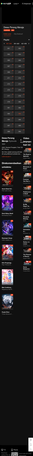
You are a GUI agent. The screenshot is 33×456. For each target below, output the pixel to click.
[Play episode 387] (9, 125)
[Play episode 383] (9, 113)
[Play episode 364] (20, 54)
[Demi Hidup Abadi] (7, 203)
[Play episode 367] (9, 66)
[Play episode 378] (20, 96)
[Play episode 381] (9, 107)
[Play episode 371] (9, 78)
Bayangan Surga (7, 238)
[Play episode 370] (20, 72)
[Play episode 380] (20, 101)
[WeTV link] (6, 3)
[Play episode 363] (9, 54)
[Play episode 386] (20, 119)
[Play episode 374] (20, 84)
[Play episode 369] (9, 72)
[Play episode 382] (20, 107)
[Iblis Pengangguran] (7, 252)
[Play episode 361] (9, 48)
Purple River (5, 312)
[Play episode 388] (20, 125)
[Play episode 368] (20, 66)
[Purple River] (7, 302)
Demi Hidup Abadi (7, 213)
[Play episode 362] (20, 48)
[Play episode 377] (9, 96)
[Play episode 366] (20, 60)
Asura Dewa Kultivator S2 (10, 189)
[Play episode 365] (9, 60)
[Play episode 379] (9, 101)
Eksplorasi (27, 4)
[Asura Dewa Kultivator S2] (7, 178)
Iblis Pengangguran (8, 263)
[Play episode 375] (9, 90)
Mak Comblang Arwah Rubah (11, 287)
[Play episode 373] (9, 84)
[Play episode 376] (20, 90)
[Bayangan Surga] (7, 228)
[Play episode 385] (9, 119)
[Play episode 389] (9, 131)
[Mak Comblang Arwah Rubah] (7, 277)
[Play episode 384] (20, 113)
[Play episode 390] (20, 131)
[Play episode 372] (20, 78)
